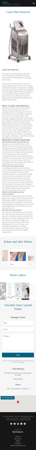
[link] (10, 3)
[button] (33, 3)
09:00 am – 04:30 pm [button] (21, 389)
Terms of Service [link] (17, 362)
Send (18, 355)
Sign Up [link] (18, 436)
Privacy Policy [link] (30, 360)
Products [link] (18, 443)
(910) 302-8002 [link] (18, 379)
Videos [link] (18, 441)
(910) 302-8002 (15, 418)
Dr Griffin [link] (18, 439)
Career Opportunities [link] (18, 445)
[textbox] (18, 322)
